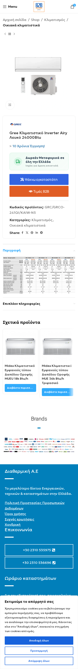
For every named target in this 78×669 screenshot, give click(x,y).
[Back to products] (9, 34)
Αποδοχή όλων (39, 640)
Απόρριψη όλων (39, 661)
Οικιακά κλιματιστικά (21, 25)
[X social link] (27, 232)
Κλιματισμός (54, 20)
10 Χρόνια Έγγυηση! (28, 146)
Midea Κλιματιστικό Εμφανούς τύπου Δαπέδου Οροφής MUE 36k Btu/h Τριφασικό (57, 374)
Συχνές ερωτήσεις (19, 519)
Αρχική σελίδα (15, 20)
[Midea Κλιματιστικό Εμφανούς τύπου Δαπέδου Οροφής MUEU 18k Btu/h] (20, 346)
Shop (35, 20)
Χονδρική (12, 524)
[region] (39, 632)
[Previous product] (5, 34)
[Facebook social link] (22, 232)
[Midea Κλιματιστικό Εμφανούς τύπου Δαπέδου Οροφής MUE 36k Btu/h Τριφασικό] (57, 346)
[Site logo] (39, 6)
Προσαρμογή (39, 650)
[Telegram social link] (41, 232)
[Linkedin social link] (36, 232)
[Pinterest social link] (32, 232)
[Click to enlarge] (10, 105)
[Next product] (14, 34)
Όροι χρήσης (15, 514)
